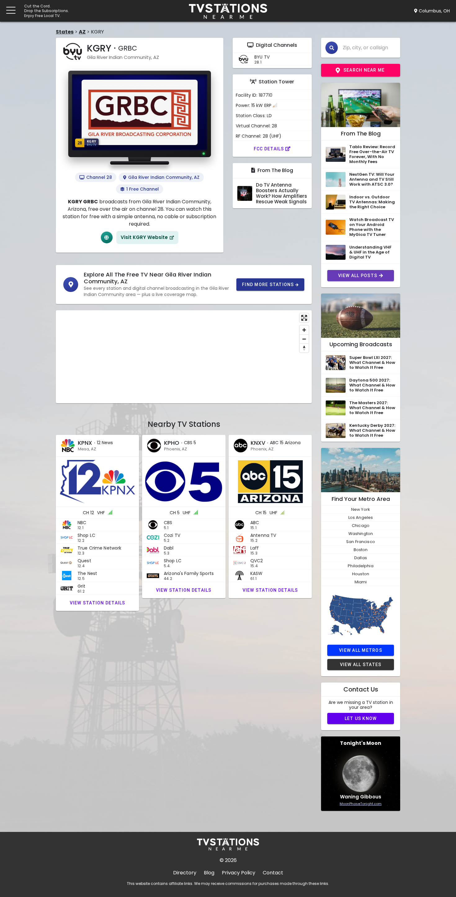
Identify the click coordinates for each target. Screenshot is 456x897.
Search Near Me (364, 70)
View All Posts (358, 275)
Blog (209, 872)
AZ (82, 31)
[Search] (331, 48)
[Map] (184, 356)
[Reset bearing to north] (304, 347)
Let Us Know (361, 718)
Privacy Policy (238, 872)
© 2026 (228, 860)
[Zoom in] (304, 329)
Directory (184, 872)
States (65, 31)
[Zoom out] (304, 338)
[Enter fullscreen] (304, 317)
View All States (361, 664)
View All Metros (360, 650)
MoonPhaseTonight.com (361, 803)
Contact (273, 872)
